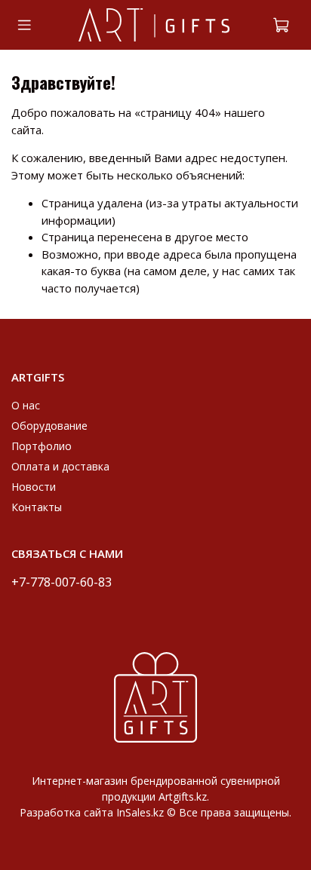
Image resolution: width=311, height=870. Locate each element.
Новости (33, 486)
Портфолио (41, 446)
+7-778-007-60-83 (61, 581)
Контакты (36, 507)
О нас (25, 405)
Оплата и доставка (60, 466)
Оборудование (49, 425)
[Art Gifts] (155, 696)
